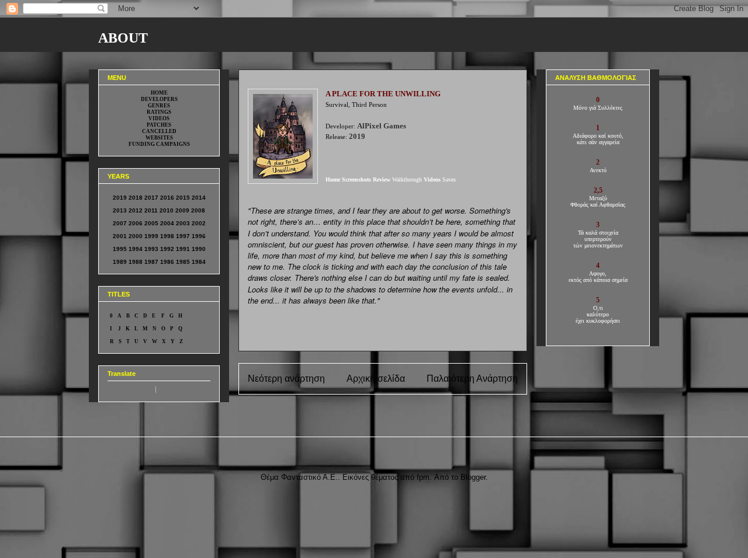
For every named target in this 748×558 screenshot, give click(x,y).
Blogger (473, 477)
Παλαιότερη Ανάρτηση (472, 378)
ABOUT (123, 38)
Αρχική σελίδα (376, 378)
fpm (423, 477)
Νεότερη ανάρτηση (286, 378)
